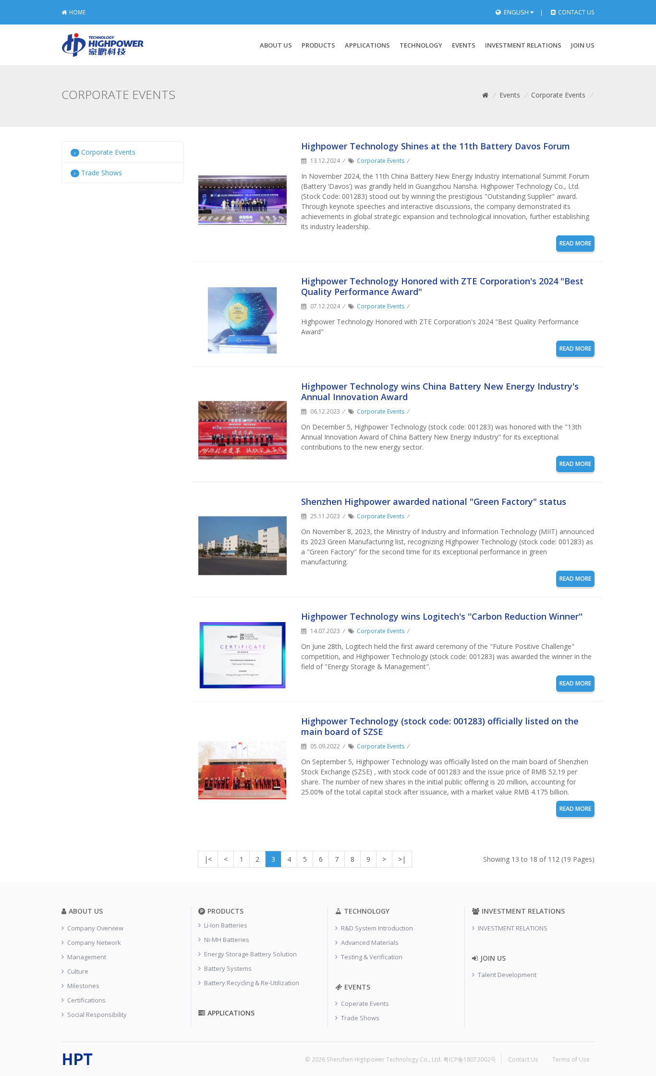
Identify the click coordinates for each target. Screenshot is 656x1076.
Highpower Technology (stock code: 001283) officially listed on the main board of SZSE (440, 726)
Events (463, 45)
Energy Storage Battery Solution (250, 954)
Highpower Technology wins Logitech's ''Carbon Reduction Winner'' (442, 616)
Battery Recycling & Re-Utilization (251, 982)
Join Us (583, 45)
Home (77, 12)
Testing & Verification (371, 957)
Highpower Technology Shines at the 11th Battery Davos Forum (435, 146)
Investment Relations (523, 45)
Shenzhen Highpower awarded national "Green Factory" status (433, 501)
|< (208, 859)
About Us (276, 45)
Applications (367, 45)
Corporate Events (558, 94)
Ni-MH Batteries (226, 939)
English (517, 12)
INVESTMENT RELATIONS (512, 928)
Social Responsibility (97, 1014)
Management (86, 957)
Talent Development (507, 974)
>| (402, 859)
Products (318, 45)
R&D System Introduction (377, 928)
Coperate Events (365, 1003)
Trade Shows (101, 172)
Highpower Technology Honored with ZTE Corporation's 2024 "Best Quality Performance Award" (442, 286)
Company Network (94, 942)
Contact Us (576, 12)
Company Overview (95, 928)
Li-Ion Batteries (225, 925)
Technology (421, 45)
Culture (77, 971)
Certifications (86, 1000)
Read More (575, 243)
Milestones (83, 985)
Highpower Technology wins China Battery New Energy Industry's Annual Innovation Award (440, 391)
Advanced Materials (370, 942)
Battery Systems (228, 968)
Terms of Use (571, 1059)
